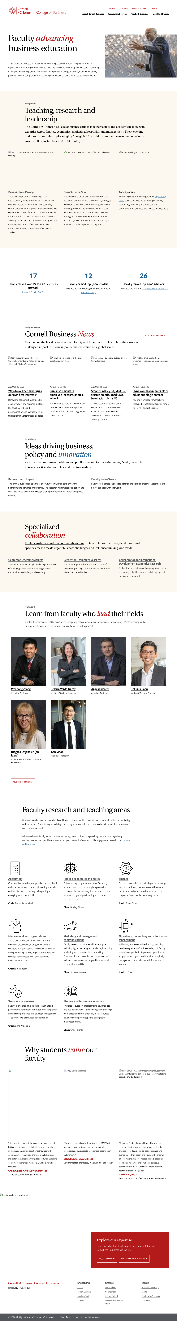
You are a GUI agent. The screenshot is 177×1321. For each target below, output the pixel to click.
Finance (123, 878)
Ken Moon (57, 752)
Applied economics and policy (82, 878)
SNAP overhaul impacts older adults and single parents (150, 393)
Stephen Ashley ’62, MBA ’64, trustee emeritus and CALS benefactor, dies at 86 (108, 395)
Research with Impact (21, 479)
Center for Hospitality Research (82, 559)
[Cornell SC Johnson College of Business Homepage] (40, 1284)
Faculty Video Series (103, 479)
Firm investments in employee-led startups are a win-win (67, 395)
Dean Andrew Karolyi (21, 192)
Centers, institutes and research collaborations (54, 543)
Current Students (84, 1291)
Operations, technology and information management (143, 938)
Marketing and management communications (80, 938)
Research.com (87, 292)
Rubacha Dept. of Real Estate (114, 1302)
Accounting (15, 878)
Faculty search (106, 1258)
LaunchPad (146, 1300)
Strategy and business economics (84, 1001)
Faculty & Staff (139, 8)
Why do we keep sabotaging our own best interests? (25, 393)
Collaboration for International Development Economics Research (140, 561)
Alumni (112, 8)
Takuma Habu (139, 689)
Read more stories (154, 335)
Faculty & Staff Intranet (151, 1296)
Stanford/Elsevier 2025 (32, 292)
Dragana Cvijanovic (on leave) (25, 753)
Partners (156, 8)
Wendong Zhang (21, 689)
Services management (21, 1001)
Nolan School (110, 1291)
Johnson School (111, 1296)
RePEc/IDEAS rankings (155, 288)
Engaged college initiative (133, 1258)
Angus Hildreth (100, 689)
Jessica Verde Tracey (63, 689)
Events (144, 1291)
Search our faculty (22, 782)
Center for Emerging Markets (25, 559)
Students (124, 8)
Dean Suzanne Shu (75, 192)
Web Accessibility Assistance (88, 1317)
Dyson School (110, 1287)
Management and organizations (27, 936)
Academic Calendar (149, 1287)
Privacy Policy (65, 1317)
